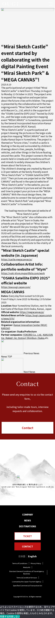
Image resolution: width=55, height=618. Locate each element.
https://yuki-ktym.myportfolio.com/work (23, 273)
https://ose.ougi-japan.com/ (16, 287)
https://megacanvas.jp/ (32, 312)
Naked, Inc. (11, 338)
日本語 (21, 556)
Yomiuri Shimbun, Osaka (31, 338)
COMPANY (27, 514)
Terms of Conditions (19, 563)
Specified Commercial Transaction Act (27, 585)
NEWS (27, 520)
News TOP (6, 356)
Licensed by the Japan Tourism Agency (26, 581)
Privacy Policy (36, 563)
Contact (27, 428)
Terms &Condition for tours (26, 577)
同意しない (14, 616)
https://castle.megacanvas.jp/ (16, 259)
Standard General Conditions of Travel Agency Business (26, 572)
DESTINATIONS (27, 526)
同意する (4, 616)
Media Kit (26, 567)
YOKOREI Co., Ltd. (32, 334)
